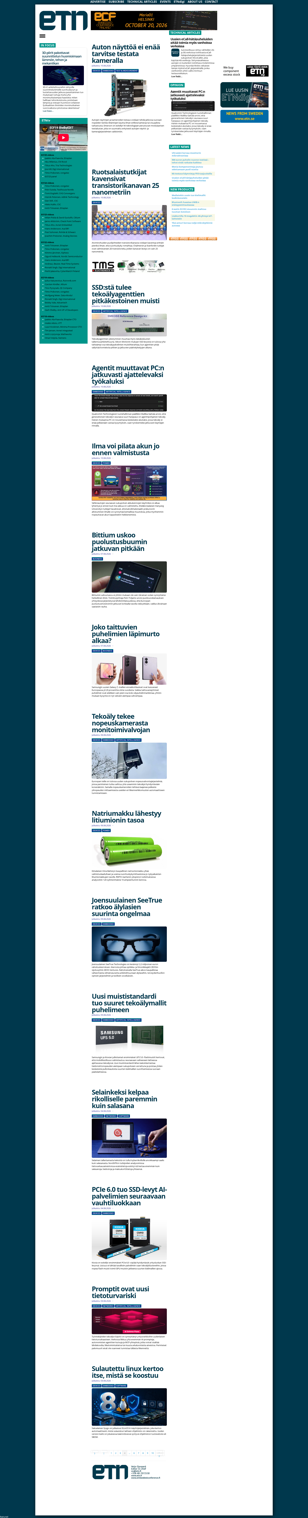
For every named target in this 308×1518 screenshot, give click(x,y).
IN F (44, 45)
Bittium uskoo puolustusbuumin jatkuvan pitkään (119, 541)
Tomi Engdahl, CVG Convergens (60, 193)
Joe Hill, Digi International (57, 169)
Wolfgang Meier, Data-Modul (58, 295)
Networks (111, 1116)
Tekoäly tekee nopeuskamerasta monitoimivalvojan (121, 723)
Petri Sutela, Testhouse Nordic (59, 189)
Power (106, 463)
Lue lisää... (48, 110)
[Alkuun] (95, 1451)
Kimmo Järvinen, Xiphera (56, 252)
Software (124, 1116)
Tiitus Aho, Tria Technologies (58, 165)
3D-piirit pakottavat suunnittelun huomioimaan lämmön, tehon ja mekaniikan (61, 58)
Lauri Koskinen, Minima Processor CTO (63, 326)
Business (97, 559)
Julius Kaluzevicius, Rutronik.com (60, 280)
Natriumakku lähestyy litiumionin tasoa (126, 816)
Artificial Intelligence (115, 311)
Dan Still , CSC (51, 200)
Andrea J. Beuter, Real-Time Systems (62, 263)
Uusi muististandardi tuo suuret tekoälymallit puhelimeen (129, 1002)
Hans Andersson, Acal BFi (57, 228)
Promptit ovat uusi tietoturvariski (120, 1292)
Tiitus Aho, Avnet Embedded (58, 224)
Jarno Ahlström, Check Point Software (63, 221)
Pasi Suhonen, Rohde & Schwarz (60, 232)
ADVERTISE (98, 1)
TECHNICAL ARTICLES (142, 1)
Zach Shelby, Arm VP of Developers (61, 310)
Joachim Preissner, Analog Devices (61, 235)
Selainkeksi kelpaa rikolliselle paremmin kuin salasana (124, 1098)
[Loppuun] (159, 1454)
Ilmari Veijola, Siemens (55, 337)
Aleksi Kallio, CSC (53, 204)
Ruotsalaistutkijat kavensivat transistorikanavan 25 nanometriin (125, 182)
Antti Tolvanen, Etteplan (56, 208)
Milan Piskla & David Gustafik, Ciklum (62, 217)
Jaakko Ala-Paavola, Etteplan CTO (60, 319)
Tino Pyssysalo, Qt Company (58, 288)
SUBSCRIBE (116, 1)
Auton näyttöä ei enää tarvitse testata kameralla (126, 53)
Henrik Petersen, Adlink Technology (62, 197)
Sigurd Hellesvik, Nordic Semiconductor (64, 256)
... (129, 1453)
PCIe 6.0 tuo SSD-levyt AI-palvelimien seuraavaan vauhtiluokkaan (129, 1196)
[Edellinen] (104, 1451)
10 (152, 1453)
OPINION (176, 85)
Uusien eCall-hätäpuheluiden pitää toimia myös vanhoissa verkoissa (192, 42)
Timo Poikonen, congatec (57, 172)
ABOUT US (195, 1)
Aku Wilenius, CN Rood (56, 161)
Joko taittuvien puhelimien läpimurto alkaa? (125, 633)
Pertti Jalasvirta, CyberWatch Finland (62, 271)
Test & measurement (127, 70)
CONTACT (211, 1)
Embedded (108, 70)
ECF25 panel (51, 176)
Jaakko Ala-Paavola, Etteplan (58, 158)
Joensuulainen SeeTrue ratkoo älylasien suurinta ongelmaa (127, 906)
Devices (97, 70)
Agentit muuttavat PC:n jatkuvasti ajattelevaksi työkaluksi (128, 374)
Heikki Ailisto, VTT (53, 323)
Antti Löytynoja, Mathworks (58, 334)
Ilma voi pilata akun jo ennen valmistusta (125, 449)
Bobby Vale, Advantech (56, 302)
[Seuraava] (159, 1451)
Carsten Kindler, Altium (56, 284)
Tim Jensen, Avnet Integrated (59, 330)
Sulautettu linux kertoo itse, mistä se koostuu (127, 1372)
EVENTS (165, 1)
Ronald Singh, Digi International (60, 267)
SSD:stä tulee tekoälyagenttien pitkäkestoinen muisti (125, 294)
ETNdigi (179, 1)
